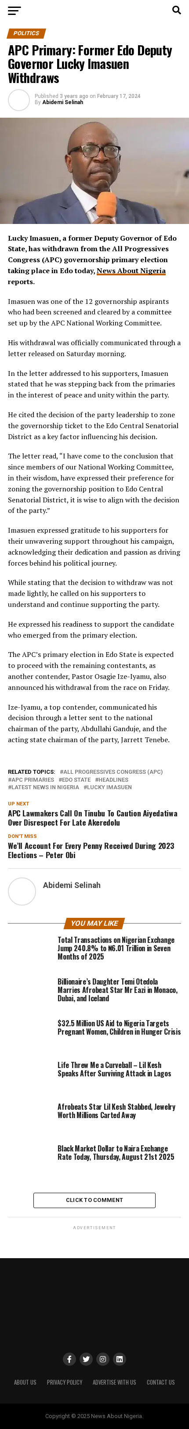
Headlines (113, 780)
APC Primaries (32, 780)
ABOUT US (25, 1382)
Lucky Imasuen (109, 787)
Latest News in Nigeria (45, 787)
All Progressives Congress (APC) (113, 772)
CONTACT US (161, 1382)
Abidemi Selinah (62, 102)
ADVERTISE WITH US (114, 1382)
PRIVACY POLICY (64, 1382)
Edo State (76, 780)
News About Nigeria (131, 270)
